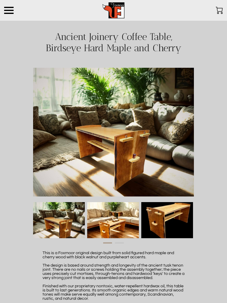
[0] (219, 10)
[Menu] (9, 10)
